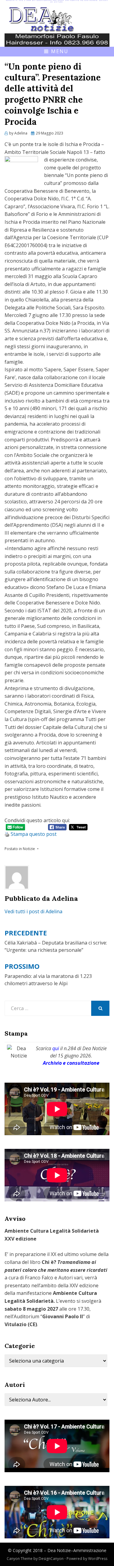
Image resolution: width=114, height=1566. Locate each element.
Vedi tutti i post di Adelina (33, 911)
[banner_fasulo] (57, 39)
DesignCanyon (51, 1558)
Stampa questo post (34, 834)
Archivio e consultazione (71, 1063)
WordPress (97, 1558)
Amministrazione (89, 1550)
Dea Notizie (59, 1550)
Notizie (29, 848)
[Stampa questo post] (7, 834)
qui (55, 1048)
